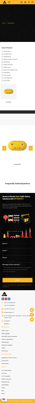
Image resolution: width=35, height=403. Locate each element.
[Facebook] (3, 299)
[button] (9, 2)
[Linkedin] (9, 299)
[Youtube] (6, 299)
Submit (17, 280)
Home (3, 23)
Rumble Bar (17, 164)
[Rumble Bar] (17, 146)
